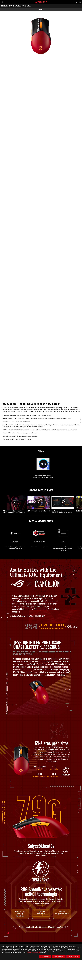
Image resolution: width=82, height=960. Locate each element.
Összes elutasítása (58, 956)
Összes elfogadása (73, 956)
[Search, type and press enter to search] (77, 2)
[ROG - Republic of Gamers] (41, 2)
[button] (2, 2)
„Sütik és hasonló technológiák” (33, 952)
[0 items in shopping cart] (80, 2)
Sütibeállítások (45, 956)
